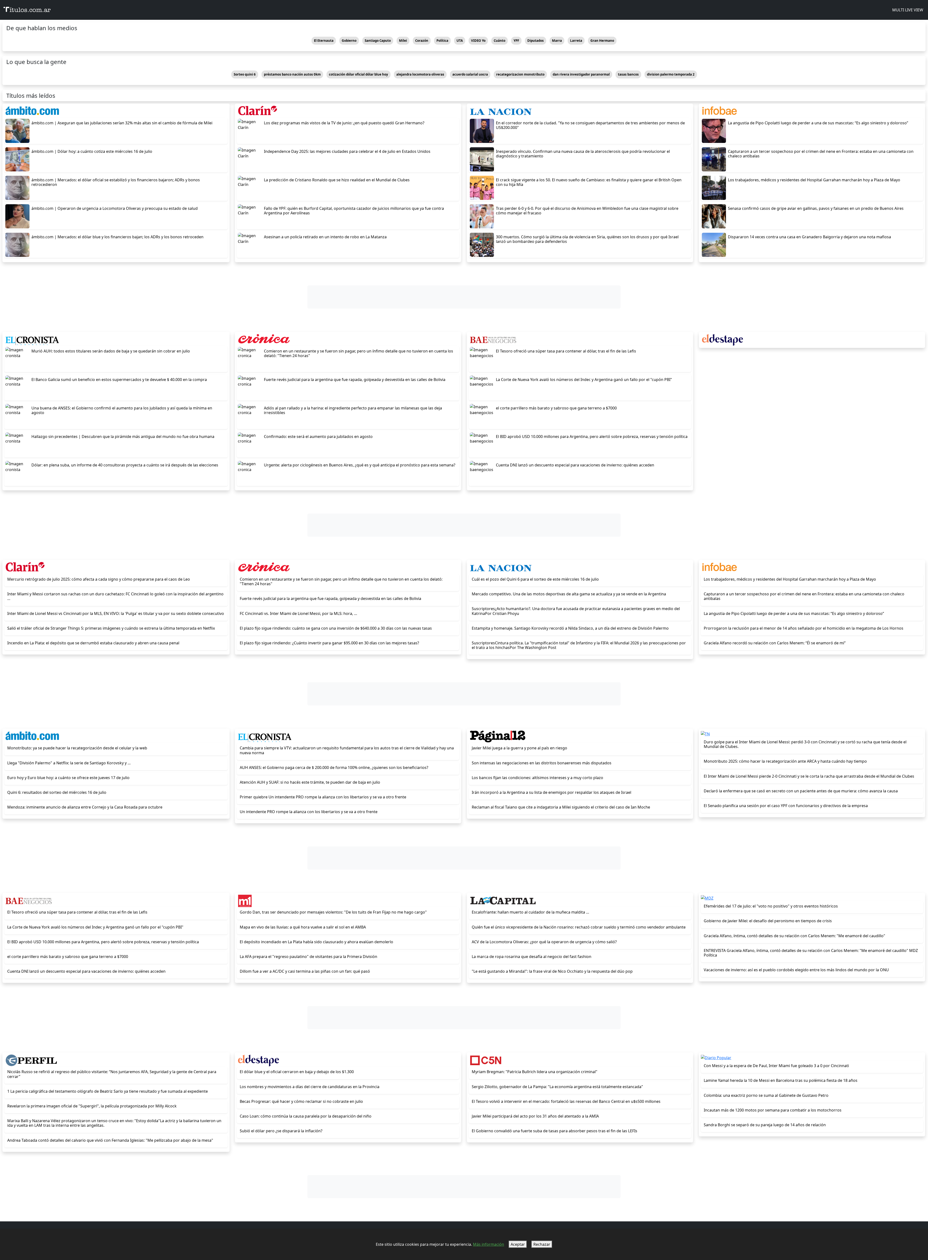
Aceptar (518, 1244)
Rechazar (541, 1244)
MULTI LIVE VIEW (907, 10)
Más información (488, 1244)
